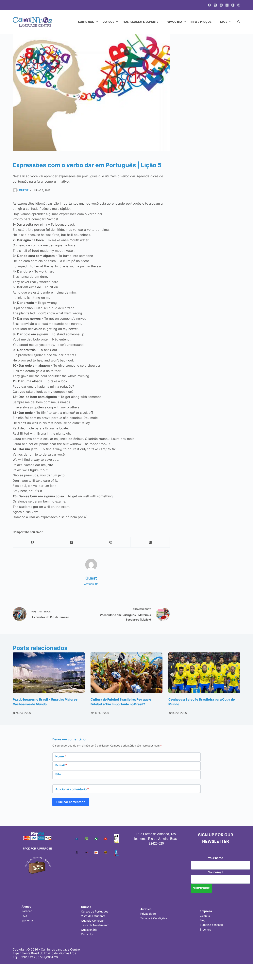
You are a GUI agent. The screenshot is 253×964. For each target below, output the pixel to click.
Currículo (87, 934)
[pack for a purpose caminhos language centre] (37, 865)
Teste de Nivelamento (95, 925)
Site (58, 774)
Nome (60, 756)
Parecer (27, 911)
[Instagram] (221, 5)
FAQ (24, 915)
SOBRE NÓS (86, 21)
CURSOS (108, 21)
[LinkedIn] (227, 5)
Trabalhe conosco (211, 924)
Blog (203, 920)
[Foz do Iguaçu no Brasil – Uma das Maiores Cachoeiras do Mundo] (49, 672)
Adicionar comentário (72, 789)
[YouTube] (232, 5)
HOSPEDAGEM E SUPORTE (141, 21)
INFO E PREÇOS (201, 21)
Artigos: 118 (91, 584)
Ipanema (27, 920)
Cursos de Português (94, 911)
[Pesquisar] (238, 21)
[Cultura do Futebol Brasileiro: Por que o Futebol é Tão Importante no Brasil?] (126, 672)
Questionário (89, 929)
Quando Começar (92, 920)
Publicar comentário (70, 802)
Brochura (205, 929)
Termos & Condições (153, 918)
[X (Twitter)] (215, 5)
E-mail (61, 765)
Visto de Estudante (93, 916)
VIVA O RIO (174, 21)
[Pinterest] (238, 5)
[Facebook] (209, 5)
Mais (223, 21)
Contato (205, 915)
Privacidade (148, 913)
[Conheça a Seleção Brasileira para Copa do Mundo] (204, 672)
